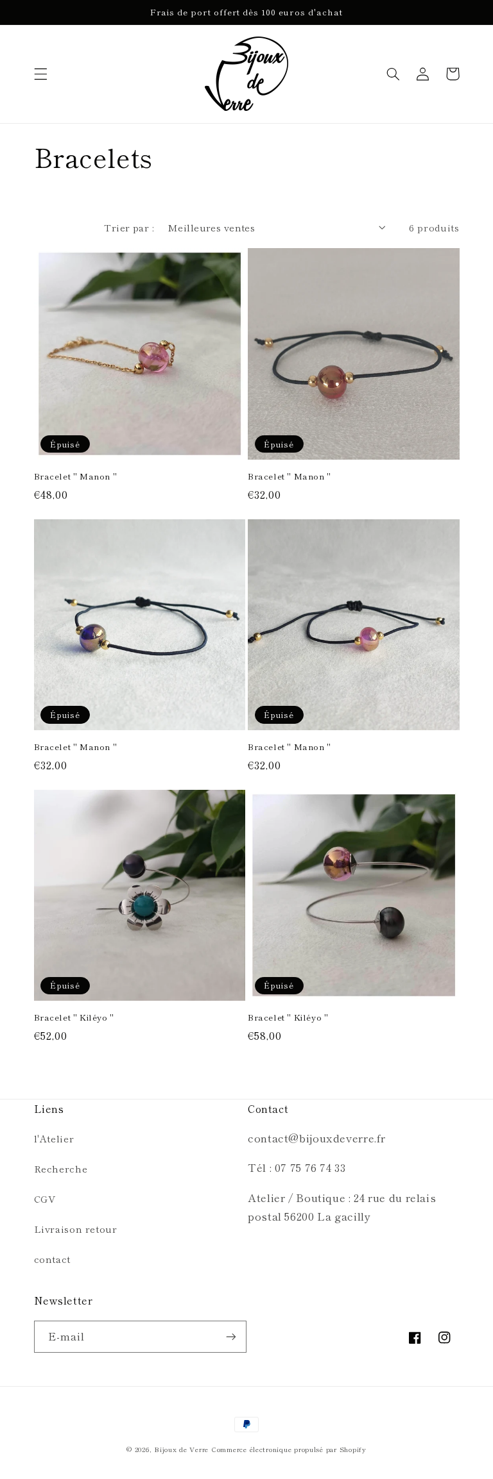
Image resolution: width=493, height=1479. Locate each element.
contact (52, 1259)
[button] (40, 73)
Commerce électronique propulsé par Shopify (289, 1449)
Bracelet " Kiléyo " (74, 1017)
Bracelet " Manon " (75, 476)
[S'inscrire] (231, 1336)
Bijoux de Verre (181, 1449)
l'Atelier (54, 1138)
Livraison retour (75, 1228)
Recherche (61, 1168)
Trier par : (129, 227)
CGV (45, 1198)
